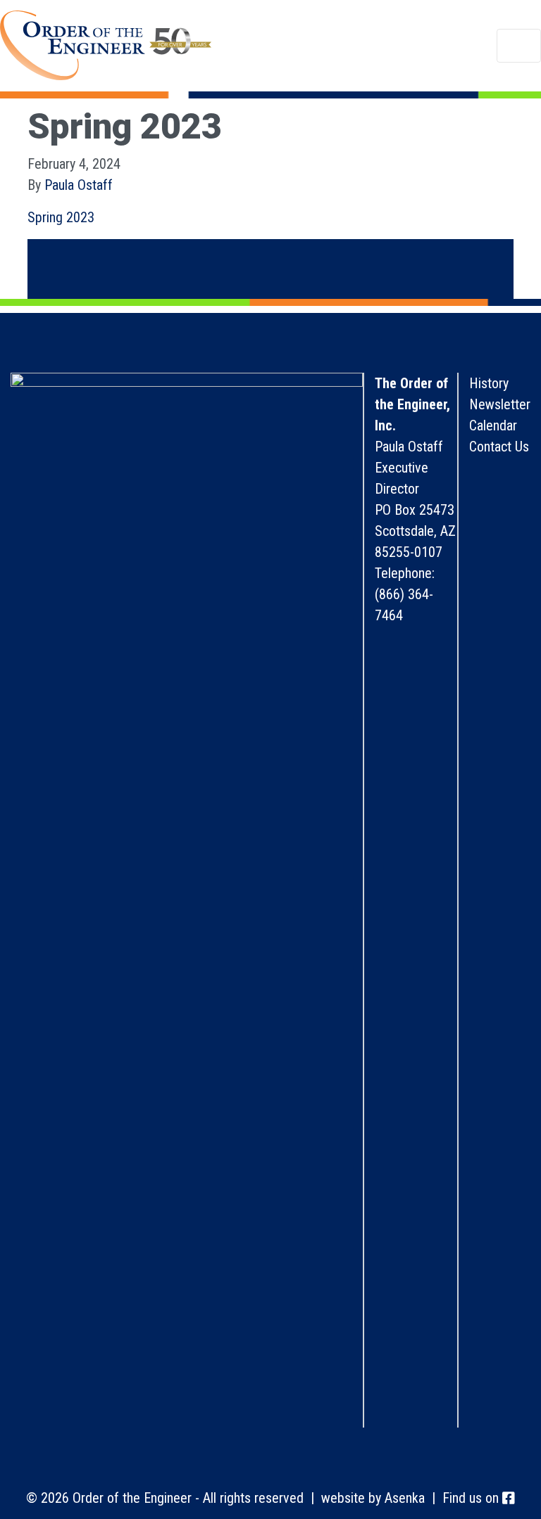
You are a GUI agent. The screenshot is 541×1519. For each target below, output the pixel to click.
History (489, 383)
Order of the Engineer (105, 45)
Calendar (493, 425)
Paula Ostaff (78, 185)
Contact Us (499, 446)
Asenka (405, 1497)
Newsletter (499, 404)
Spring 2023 (60, 217)
